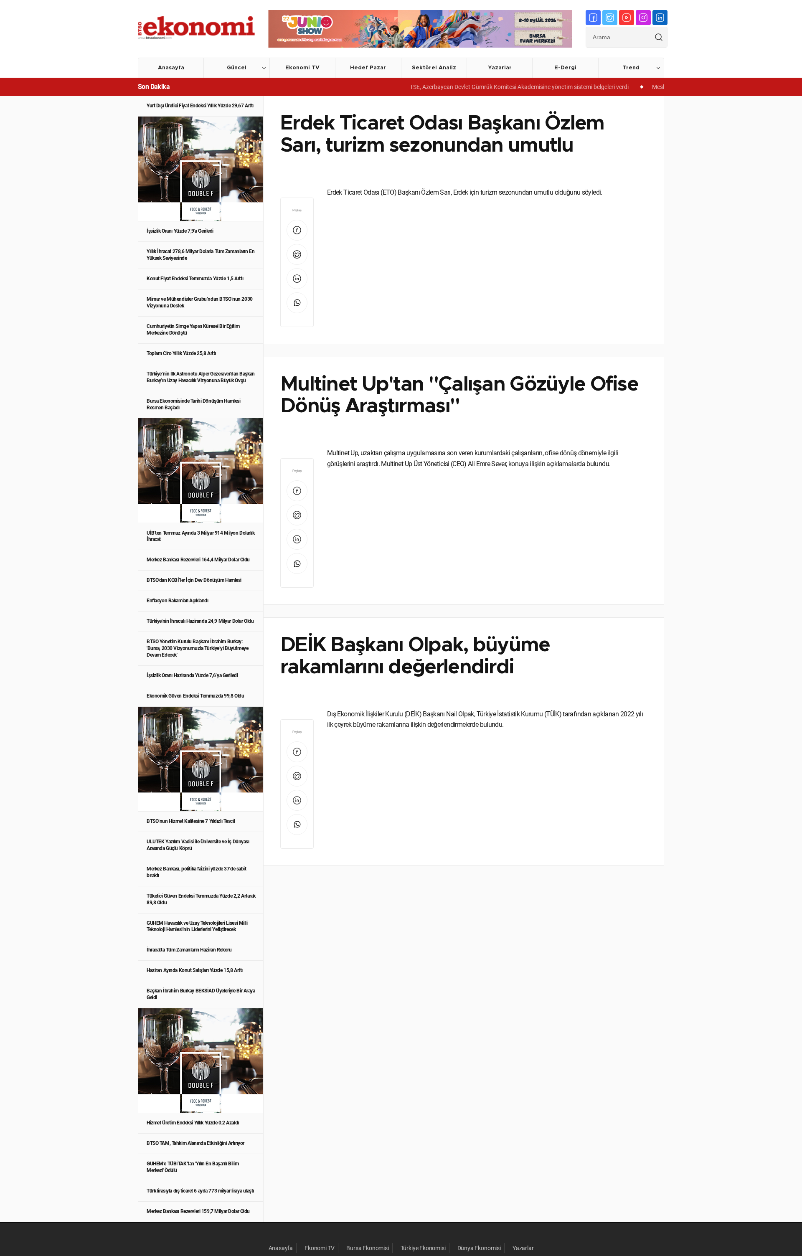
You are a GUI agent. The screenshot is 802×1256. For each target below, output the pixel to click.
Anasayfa (171, 68)
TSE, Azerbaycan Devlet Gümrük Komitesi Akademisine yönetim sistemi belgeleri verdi (495, 87)
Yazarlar (500, 68)
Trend (631, 68)
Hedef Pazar (368, 68)
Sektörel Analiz (434, 68)
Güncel (236, 68)
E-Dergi (565, 68)
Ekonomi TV (302, 68)
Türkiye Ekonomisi (423, 1248)
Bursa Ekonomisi (367, 1248)
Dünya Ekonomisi (479, 1248)
